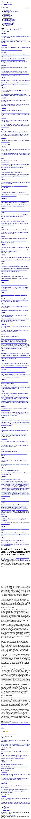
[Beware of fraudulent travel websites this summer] (15, 768)
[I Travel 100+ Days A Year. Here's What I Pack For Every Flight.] (11, 50)
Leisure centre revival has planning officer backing (12, 221)
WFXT (4, 52)
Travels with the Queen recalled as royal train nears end (13, 192)
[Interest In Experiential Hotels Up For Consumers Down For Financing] (15, 435)
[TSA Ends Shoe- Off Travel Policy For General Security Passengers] (15, 465)
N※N (2, 1)
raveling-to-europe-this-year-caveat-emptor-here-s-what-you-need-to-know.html (15, 558)
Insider (4, 147)
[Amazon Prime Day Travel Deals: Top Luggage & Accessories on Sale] (15, 535)
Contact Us (6, 807)
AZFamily (4, 439)
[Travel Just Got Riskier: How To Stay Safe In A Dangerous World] (15, 758)
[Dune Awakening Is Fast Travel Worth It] (15, 348)
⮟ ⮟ (6, 4)
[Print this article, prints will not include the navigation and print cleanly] (10, 560)
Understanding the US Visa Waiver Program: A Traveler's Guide (15, 420)
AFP (3, 498)
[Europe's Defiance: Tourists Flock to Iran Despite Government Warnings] (15, 514)
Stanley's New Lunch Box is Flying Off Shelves (12, 276)
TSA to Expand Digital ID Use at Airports (10, 479)
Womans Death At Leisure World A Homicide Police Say (14, 285)
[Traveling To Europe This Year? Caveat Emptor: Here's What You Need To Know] (15, 42)
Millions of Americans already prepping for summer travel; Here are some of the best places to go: (15, 799)
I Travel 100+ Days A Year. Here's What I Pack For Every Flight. (15, 47)
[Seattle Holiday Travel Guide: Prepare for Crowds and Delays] (15, 358)
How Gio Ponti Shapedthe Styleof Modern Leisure (12, 540)
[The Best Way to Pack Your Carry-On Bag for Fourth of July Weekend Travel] (15, 105)
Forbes (4, 33)
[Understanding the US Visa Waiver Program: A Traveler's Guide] (15, 425)
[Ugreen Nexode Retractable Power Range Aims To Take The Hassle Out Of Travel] (15, 415)
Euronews (4, 772)
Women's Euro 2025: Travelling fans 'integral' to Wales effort (14, 132)
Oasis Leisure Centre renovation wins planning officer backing (15, 229)
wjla (3, 158)
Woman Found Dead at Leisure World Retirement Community (15, 266)
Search (2, 28)
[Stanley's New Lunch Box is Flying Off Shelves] (15, 280)
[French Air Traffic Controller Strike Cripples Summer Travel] (15, 403)
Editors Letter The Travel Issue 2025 (9, 451)
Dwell (3, 449)
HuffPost (4, 45)
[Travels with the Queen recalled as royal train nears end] (15, 196)
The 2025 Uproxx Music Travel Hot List (10, 470)
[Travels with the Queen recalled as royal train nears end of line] (15, 251)
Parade (4, 138)
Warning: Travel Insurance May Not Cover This (11, 172)
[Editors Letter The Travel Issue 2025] (15, 455)
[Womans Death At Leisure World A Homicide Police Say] (15, 290)
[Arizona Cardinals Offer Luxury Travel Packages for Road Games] (15, 446)
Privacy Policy (6, 810)
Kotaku (4, 334)
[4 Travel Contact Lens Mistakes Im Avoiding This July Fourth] (15, 367)
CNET (4, 98)
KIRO (3, 350)
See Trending (27, 7)
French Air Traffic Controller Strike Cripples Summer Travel (14, 393)
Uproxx (4, 467)
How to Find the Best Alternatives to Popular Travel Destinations (15, 80)
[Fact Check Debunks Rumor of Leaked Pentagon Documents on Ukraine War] (15, 331)
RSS (1, 7)
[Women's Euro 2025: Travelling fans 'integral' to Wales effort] (15, 135)
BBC (3, 129)
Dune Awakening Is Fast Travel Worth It (10, 336)
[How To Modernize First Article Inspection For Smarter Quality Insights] (15, 216)
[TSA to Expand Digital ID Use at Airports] (15, 496)
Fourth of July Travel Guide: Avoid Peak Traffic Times (13, 372)
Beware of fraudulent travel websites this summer (12, 764)
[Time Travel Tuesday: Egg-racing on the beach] (15, 115)
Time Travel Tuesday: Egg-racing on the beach (11, 110)
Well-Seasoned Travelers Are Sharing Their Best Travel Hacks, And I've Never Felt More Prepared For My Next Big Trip (15, 201)
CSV (7, 7)
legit (3, 292)
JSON (4, 7)
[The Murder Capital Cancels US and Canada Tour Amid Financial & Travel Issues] (15, 321)
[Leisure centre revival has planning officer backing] (15, 225)
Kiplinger (4, 77)
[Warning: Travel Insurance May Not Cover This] (15, 177)
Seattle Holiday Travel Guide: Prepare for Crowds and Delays (15, 353)
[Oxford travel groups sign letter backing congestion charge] (15, 242)
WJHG (4, 108)
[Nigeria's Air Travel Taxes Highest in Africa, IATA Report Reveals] (15, 301)
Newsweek (4, 516)
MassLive (4, 65)
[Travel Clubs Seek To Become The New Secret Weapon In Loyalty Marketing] (14, 310)
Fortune (4, 87)
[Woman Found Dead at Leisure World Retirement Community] (15, 271)
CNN (3, 526)
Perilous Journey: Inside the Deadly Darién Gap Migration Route (15, 257)
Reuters (4, 476)
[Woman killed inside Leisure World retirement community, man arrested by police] (15, 167)
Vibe (3, 457)
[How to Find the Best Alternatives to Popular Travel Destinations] (15, 85)
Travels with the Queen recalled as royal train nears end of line (15, 247)
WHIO (4, 796)
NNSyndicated (12, 815)
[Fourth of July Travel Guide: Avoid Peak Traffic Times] (15, 377)
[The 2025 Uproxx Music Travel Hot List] (15, 474)
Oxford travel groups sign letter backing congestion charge (14, 238)
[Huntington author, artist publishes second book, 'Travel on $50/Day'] (15, 75)
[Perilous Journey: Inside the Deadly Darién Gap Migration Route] (15, 261)
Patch (3, 282)
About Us (5, 808)
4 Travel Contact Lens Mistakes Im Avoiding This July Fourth (15, 363)
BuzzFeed (4, 179)
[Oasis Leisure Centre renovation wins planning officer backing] (15, 233)
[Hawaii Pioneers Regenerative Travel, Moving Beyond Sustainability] (15, 524)
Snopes (4, 324)
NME (3, 312)
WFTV (4, 762)
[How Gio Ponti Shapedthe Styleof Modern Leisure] (15, 545)
